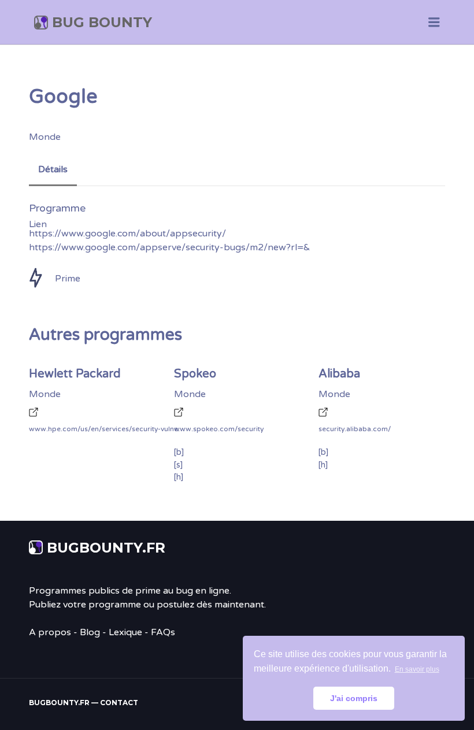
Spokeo (195, 374)
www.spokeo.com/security (219, 429)
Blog (90, 632)
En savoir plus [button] (417, 669)
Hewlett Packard (75, 374)
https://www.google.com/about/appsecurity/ (127, 233)
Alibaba (339, 374)
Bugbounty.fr (106, 547)
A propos (50, 632)
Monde (45, 137)
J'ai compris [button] (353, 698)
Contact (119, 702)
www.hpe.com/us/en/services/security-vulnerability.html (107, 429)
